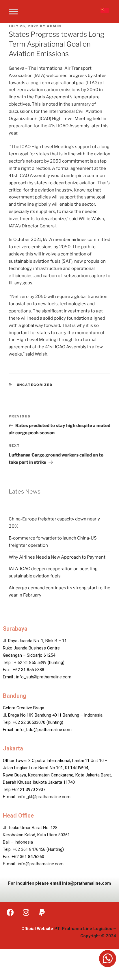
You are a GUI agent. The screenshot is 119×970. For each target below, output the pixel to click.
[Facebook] (10, 912)
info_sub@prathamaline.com (43, 677)
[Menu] (13, 11)
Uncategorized (35, 385)
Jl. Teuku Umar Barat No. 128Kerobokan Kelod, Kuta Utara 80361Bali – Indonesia (36, 835)
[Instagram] (26, 912)
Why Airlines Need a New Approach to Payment (57, 557)
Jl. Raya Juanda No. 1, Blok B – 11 (35, 640)
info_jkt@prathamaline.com (44, 796)
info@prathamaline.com (41, 863)
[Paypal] (42, 912)
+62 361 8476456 (29, 849)
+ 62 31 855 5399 (30, 662)
